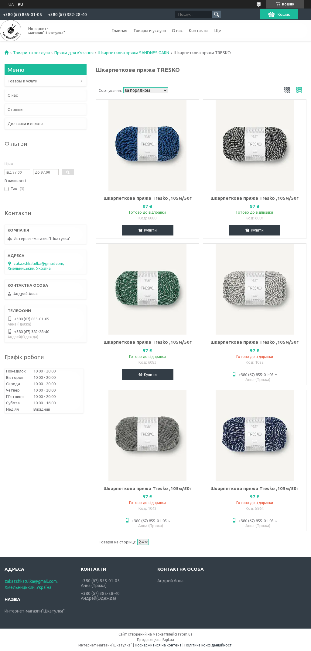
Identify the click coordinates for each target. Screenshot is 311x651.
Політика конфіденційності (208, 645)
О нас (177, 30)
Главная (119, 30)
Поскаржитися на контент (158, 645)
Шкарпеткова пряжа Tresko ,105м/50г (148, 198)
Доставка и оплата (25, 124)
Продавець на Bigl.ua (155, 640)
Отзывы (15, 109)
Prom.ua (185, 634)
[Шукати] (216, 14)
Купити (150, 230)
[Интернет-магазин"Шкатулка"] (10, 30)
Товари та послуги (31, 52)
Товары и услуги (149, 30)
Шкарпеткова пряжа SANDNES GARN (133, 52)
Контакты (198, 30)
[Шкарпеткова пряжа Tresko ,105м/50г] (147, 145)
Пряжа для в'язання (74, 52)
